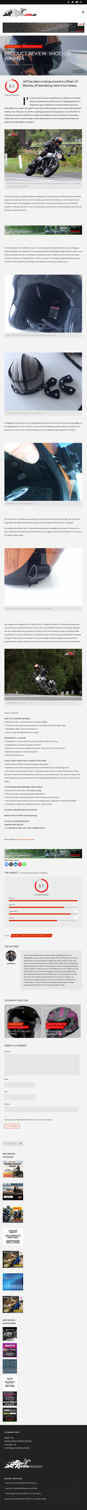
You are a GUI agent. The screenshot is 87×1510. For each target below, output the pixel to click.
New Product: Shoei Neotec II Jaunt (59, 1032)
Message (7, 1051)
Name (6, 1079)
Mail (6, 1091)
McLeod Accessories (33, 935)
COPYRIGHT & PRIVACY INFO (17, 1448)
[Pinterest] (20, 864)
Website (7, 1104)
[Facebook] (7, 864)
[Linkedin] (15, 864)
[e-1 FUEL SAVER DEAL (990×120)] (43, 230)
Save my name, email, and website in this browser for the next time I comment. (28, 1120)
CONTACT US (10, 1445)
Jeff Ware (12, 65)
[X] (11, 864)
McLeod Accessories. (26, 839)
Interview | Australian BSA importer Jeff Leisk (21, 1488)
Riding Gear (12, 46)
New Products (55, 1027)
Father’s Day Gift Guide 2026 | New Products (21, 1483)
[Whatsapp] (24, 864)
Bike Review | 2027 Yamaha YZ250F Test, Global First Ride (25, 1499)
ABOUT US (9, 1438)
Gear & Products (32, 46)
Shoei (16, 935)
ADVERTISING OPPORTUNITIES (18, 1441)
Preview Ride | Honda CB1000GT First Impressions (23, 1493)
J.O (48, 935)
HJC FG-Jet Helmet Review (19, 1032)
